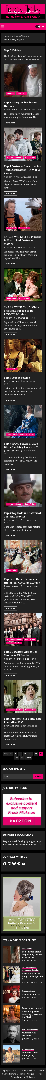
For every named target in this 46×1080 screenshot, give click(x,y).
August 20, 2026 (30, 983)
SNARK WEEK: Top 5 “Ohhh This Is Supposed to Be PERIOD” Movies (21, 310)
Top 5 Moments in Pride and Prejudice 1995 (22, 720)
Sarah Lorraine (12, 110)
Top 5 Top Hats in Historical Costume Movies (22, 514)
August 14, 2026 (30, 1059)
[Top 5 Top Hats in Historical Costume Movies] (23, 490)
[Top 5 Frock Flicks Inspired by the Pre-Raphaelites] (11, 954)
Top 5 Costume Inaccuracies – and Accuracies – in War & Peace (22, 170)
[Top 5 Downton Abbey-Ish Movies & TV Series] (23, 629)
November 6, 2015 (23, 659)
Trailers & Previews (26, 435)
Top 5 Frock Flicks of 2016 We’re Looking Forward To (21, 445)
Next (28, 757)
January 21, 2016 (23, 248)
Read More (10, 123)
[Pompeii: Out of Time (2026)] (11, 1054)
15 (25, 754)
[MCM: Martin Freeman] (11, 1034)
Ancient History (28, 1049)
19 (16, 757)
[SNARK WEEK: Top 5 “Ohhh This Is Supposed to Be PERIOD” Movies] (23, 285)
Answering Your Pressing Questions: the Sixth (32, 1014)
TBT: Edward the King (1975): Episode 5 (32, 976)
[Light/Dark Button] (37, 26)
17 (36, 754)
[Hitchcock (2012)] (11, 994)
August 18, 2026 (30, 1021)
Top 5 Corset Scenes (17, 377)
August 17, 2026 (30, 1039)
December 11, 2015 (30, 586)
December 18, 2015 (30, 520)
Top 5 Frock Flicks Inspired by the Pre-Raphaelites (32, 954)
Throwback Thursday (30, 970)
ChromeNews (16, 1077)
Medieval (10, 93)
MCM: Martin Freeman (29, 1034)
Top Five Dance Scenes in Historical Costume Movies (22, 580)
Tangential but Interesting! (32, 1008)
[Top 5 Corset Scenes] (23, 355)
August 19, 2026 (30, 998)
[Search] (43, 26)
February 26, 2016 (23, 177)
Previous (8, 754)
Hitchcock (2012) (30, 994)
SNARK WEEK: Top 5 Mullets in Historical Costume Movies (22, 240)
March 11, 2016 (29, 110)
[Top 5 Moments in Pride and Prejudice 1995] (23, 696)
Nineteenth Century (14, 157)
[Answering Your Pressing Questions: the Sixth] (11, 1014)
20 (22, 757)
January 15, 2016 (30, 382)
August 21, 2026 (30, 961)
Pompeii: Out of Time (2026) (30, 1054)
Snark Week (11, 228)
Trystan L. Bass (12, 382)
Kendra (9, 177)
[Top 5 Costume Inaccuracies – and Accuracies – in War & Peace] (23, 144)
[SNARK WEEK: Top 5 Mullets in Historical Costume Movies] (23, 214)
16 (31, 754)
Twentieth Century (14, 643)
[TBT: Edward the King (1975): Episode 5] (11, 974)
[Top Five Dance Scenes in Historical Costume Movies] (23, 556)
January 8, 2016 (29, 451)
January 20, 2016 (23, 318)
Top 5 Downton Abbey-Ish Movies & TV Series (20, 653)
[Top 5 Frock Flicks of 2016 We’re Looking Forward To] (23, 421)
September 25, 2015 (30, 726)
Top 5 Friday (21, 93)
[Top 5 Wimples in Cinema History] (23, 80)
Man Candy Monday (30, 1029)
